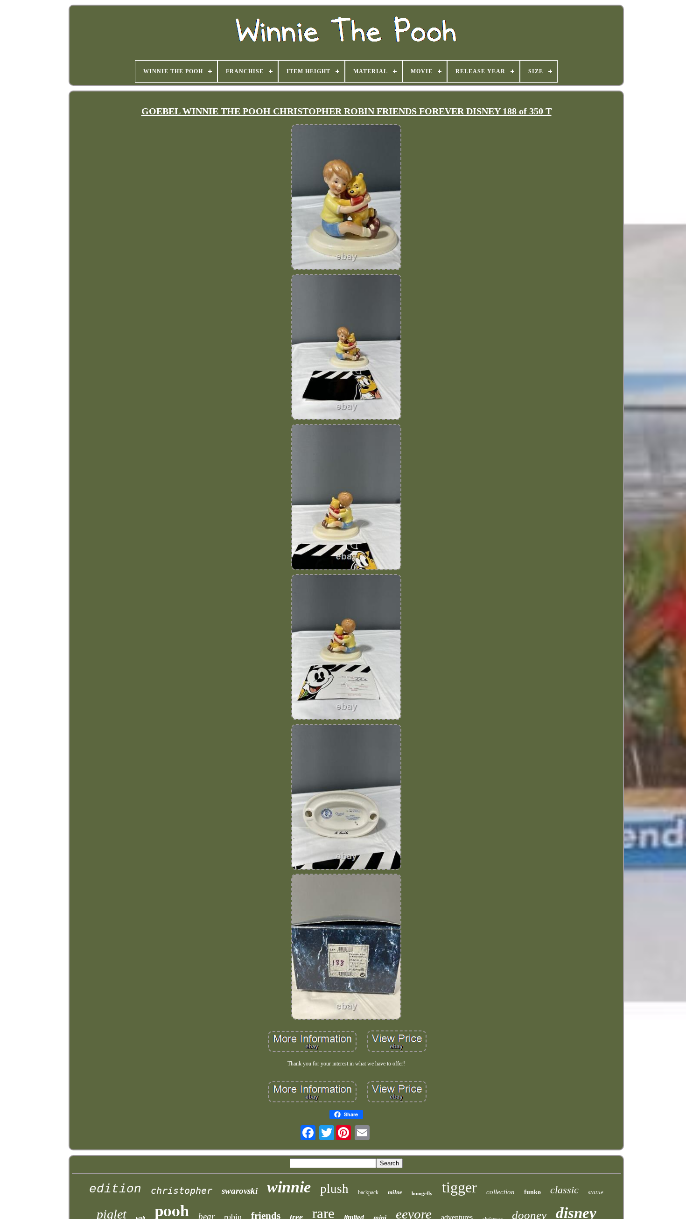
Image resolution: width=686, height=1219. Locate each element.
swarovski (240, 1191)
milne (395, 1192)
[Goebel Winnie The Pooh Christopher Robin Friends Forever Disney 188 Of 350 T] (346, 198)
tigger (459, 1187)
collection (500, 1192)
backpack (368, 1192)
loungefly (422, 1193)
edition (115, 1189)
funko (532, 1192)
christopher (181, 1190)
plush (334, 1189)
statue (595, 1192)
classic (564, 1190)
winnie (289, 1187)
